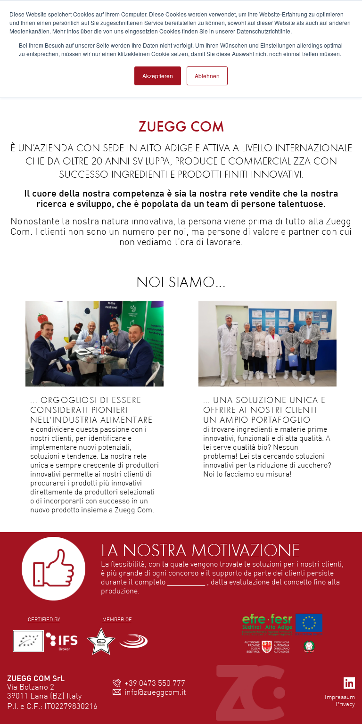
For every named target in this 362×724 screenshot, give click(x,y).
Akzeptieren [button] (157, 76)
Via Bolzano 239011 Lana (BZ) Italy (44, 691)
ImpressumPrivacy (340, 700)
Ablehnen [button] (207, 76)
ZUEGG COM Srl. (36, 678)
